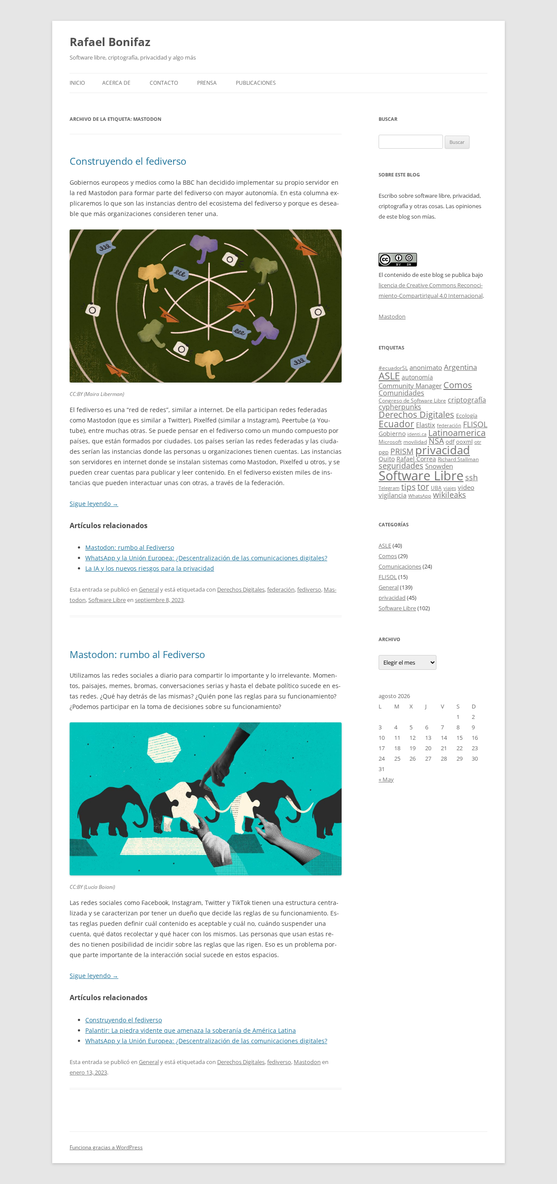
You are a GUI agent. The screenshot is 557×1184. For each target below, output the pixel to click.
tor (423, 486)
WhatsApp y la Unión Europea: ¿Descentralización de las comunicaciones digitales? (206, 558)
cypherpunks (400, 407)
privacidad (442, 450)
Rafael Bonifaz (110, 42)
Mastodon (307, 1062)
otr (477, 442)
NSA (436, 441)
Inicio (77, 82)
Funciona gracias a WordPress (106, 1147)
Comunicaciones (400, 566)
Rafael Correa (416, 459)
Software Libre (107, 600)
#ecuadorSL (393, 368)
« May (386, 779)
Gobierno (392, 433)
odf (450, 442)
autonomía (417, 377)
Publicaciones (256, 82)
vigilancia (392, 495)
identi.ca (416, 434)
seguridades (401, 465)
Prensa (207, 82)
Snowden (439, 466)
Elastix (425, 424)
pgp (384, 452)
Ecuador (396, 423)
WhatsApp (419, 496)
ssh (471, 477)
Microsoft (390, 442)
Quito (387, 459)
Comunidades (401, 393)
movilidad (415, 442)
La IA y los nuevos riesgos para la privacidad (149, 568)
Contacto (164, 82)
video (466, 487)
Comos (457, 385)
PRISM (401, 451)
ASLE (389, 375)
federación (281, 589)
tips (408, 486)
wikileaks (449, 494)
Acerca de (116, 82)
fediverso (309, 589)
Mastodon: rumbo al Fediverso (129, 547)
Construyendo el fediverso (128, 160)
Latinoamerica (457, 432)
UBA (436, 488)
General (149, 589)
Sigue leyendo (94, 503)
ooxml (464, 442)
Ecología (466, 415)
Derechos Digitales (241, 589)
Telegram (389, 488)
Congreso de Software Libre (412, 400)
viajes (449, 488)
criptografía (467, 400)
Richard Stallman (458, 459)
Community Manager (410, 385)
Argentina (460, 367)
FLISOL (475, 424)
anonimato (425, 367)
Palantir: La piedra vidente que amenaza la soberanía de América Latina (190, 1030)
